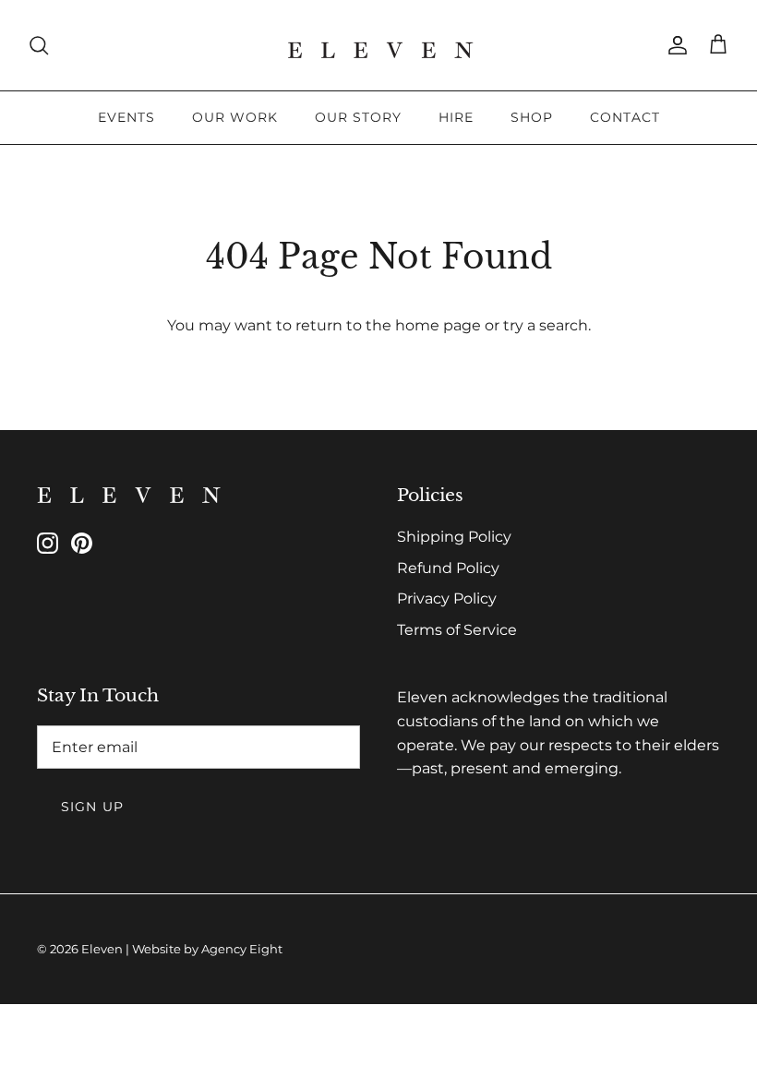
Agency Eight (241, 948)
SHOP (532, 117)
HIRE (456, 117)
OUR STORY (358, 117)
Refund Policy (448, 568)
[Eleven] (378, 45)
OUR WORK (235, 117)
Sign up (92, 806)
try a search (545, 325)
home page (438, 325)
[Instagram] (47, 543)
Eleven (102, 948)
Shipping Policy (454, 536)
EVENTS (126, 117)
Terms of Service (457, 630)
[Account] (674, 45)
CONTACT (625, 117)
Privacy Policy (447, 598)
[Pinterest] (81, 543)
